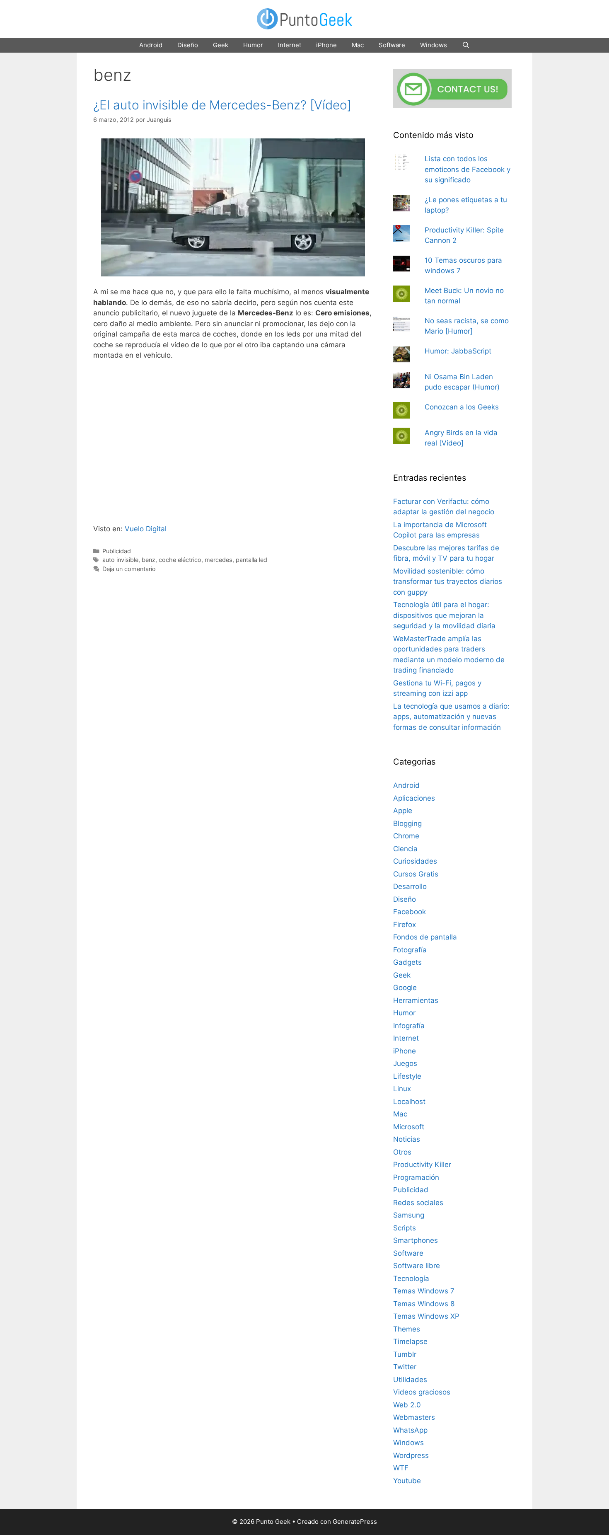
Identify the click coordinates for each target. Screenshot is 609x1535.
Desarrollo (410, 886)
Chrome (406, 836)
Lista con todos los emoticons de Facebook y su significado (467, 169)
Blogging (407, 823)
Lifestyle (407, 1076)
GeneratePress (355, 1521)
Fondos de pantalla (425, 937)
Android (150, 45)
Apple (402, 810)
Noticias (406, 1139)
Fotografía (410, 950)
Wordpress (411, 1455)
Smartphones (415, 1240)
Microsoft (408, 1127)
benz (148, 559)
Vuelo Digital (146, 529)
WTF (400, 1468)
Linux (402, 1089)
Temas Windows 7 (423, 1291)
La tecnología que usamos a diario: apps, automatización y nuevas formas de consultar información (451, 716)
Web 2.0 (407, 1405)
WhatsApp (410, 1430)
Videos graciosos (421, 1392)
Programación (416, 1177)
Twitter (404, 1367)
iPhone (326, 45)
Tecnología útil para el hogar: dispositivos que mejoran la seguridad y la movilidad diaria (444, 615)
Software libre (416, 1265)
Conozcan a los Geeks (462, 407)
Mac (358, 45)
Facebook (409, 912)
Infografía (409, 1026)
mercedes (218, 559)
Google (405, 987)
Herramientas (415, 1000)
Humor (253, 45)
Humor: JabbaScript (458, 351)
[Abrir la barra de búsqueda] (465, 45)
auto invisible (120, 559)
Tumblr (404, 1354)
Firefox (404, 924)
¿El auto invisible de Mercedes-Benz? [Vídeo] (222, 104)
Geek (220, 45)
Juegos (405, 1063)
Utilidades (410, 1379)
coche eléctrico (180, 559)
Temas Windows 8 (423, 1304)
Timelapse (410, 1341)
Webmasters (414, 1417)
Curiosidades (415, 861)
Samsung (408, 1215)
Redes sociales (418, 1202)
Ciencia (405, 849)
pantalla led (251, 559)
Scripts (404, 1228)
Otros (402, 1152)
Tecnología (411, 1278)
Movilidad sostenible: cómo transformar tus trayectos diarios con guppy (447, 581)
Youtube (407, 1481)
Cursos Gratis (415, 874)
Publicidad (116, 550)
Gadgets (407, 962)
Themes (406, 1329)
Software (392, 45)
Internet (289, 45)
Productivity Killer (422, 1164)
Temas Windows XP (426, 1316)
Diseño (187, 45)
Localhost (409, 1101)
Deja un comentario (129, 568)
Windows (433, 45)
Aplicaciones (414, 798)
